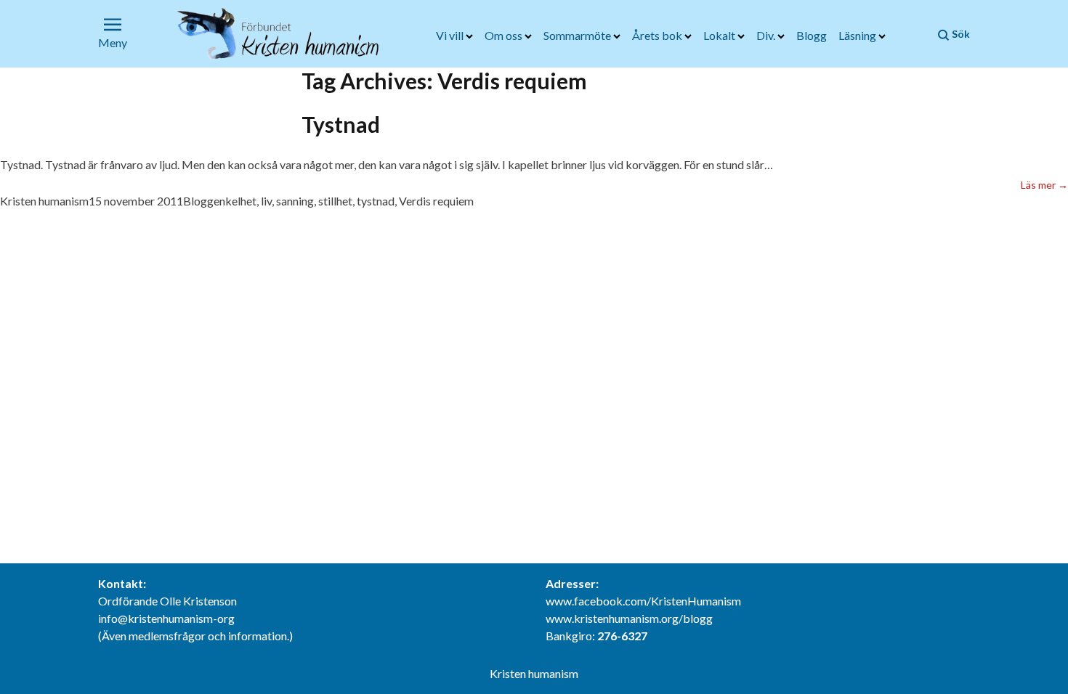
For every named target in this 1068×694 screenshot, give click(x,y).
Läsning (858, 35)
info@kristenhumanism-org (166, 618)
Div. (766, 35)
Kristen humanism (44, 201)
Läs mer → (1044, 184)
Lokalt (720, 35)
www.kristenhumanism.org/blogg (629, 618)
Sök (960, 34)
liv (266, 201)
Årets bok (658, 35)
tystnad (376, 201)
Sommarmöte (578, 35)
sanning (295, 201)
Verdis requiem (436, 201)
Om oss (505, 35)
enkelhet (235, 201)
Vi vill (451, 35)
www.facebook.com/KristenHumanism (643, 601)
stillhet (335, 201)
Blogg (811, 35)
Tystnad (341, 124)
